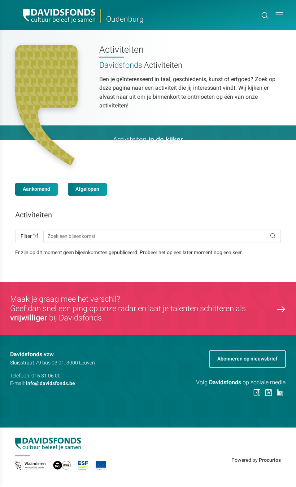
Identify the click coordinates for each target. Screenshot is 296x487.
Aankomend (36, 189)
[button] (279, 15)
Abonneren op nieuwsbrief (247, 359)
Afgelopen (87, 189)
